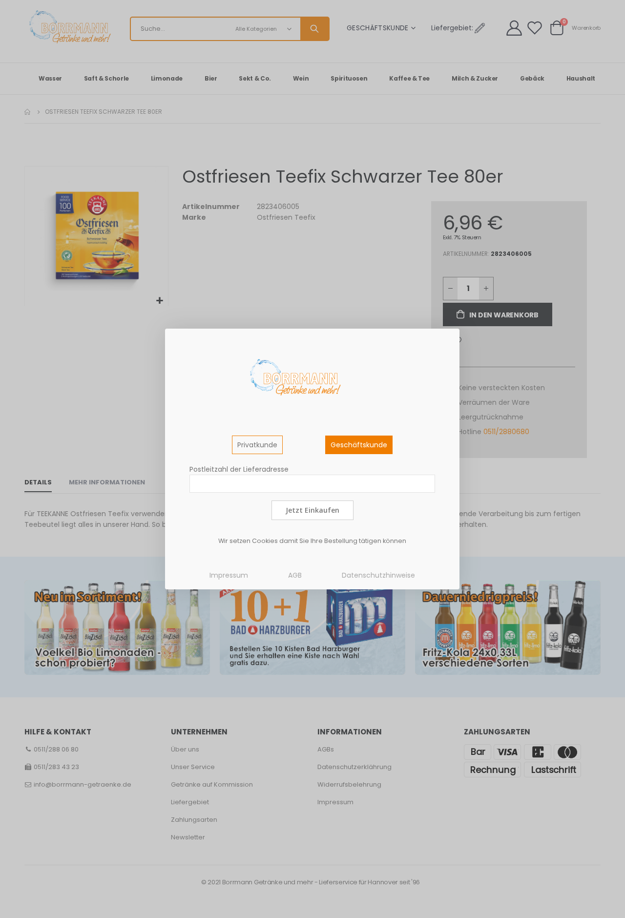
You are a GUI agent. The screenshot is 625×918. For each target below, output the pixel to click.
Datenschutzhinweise (378, 575)
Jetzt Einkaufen (312, 510)
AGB (295, 575)
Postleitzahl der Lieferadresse (239, 469)
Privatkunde (257, 445)
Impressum (228, 575)
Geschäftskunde (359, 445)
